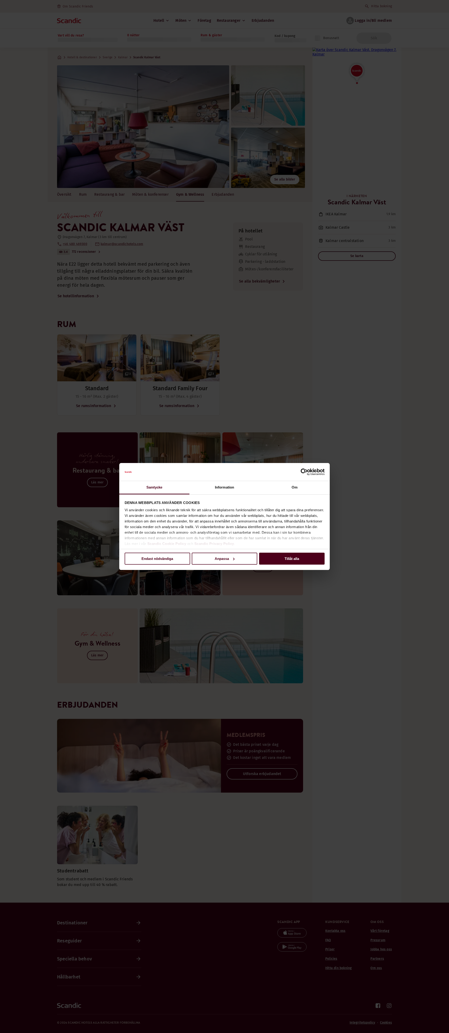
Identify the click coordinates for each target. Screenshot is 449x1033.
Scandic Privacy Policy (214, 544)
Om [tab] (294, 487)
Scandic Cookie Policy (166, 544)
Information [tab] (224, 487)
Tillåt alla (292, 559)
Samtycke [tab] (154, 487)
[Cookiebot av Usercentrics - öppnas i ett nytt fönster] (304, 471)
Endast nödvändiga (157, 559)
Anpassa (222, 559)
